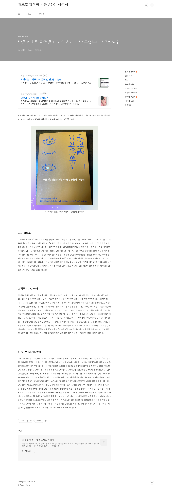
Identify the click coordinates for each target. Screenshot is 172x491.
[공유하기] (27, 421)
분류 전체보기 (130, 71)
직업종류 (128, 105)
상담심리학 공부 (131, 88)
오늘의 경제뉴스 (131, 92)
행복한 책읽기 (130, 96)
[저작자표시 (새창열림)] (45, 421)
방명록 (41, 13)
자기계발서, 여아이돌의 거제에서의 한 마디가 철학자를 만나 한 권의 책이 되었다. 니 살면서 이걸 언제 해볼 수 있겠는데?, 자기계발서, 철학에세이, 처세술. (56, 102)
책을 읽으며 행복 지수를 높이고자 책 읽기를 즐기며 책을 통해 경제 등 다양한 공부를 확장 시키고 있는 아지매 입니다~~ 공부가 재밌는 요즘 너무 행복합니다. (60, 444)
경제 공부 (128, 76)
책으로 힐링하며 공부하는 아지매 (43, 5)
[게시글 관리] (30, 421)
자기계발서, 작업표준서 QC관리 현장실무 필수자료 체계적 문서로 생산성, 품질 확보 (56, 82)
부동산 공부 (129, 84)
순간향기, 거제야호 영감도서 (34, 97)
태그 (29, 13)
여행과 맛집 (129, 101)
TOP (152, 483)
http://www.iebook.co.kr (31, 94)
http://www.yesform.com (31, 76)
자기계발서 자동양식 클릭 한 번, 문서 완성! (41, 79)
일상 (126, 80)
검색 (146, 5)
